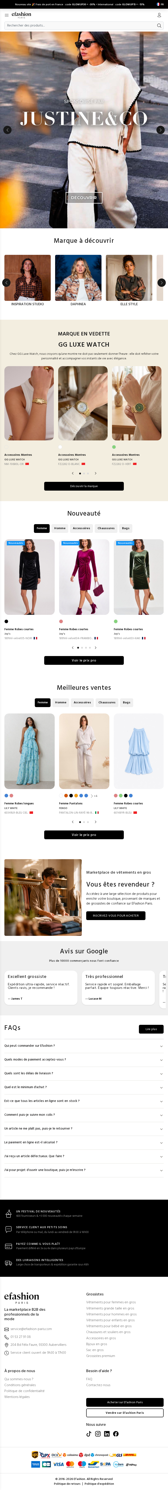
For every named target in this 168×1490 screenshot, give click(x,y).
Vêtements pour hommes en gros (111, 1315)
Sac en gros (94, 1350)
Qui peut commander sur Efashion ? (29, 1045)
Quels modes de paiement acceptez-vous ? (35, 1059)
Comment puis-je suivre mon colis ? (29, 1115)
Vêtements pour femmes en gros (111, 1302)
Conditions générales (20, 1385)
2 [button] (84, 473)
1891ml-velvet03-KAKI (127, 638)
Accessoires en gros (101, 1338)
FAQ (89, 1379)
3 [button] (88, 473)
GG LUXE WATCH (14, 460)
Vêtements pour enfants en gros (110, 1320)
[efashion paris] (24, 15)
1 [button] (80, 473)
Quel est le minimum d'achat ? (25, 1087)
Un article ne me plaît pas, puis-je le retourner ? (38, 1128)
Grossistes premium (100, 1356)
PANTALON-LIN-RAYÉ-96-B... (76, 813)
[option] (84, 130)
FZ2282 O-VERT (121, 464)
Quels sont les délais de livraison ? (28, 1073)
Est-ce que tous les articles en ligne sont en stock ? (42, 1101)
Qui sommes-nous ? (18, 1379)
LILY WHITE (11, 808)
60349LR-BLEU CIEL (16, 813)
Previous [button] (7, 130)
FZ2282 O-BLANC (69, 464)
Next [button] (160, 130)
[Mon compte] (159, 15)
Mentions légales (17, 1397)
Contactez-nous (98, 1385)
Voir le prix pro (84, 660)
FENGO (63, 808)
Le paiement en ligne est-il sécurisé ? (31, 1142)
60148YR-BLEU (123, 813)
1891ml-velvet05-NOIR (18, 638)
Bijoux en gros (96, 1344)
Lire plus (151, 1029)
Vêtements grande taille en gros (110, 1309)
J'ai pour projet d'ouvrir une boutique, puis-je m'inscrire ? (45, 1170)
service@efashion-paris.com (31, 1329)
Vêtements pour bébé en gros (108, 1326)
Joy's (7, 634)
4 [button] (90, 648)
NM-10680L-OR (14, 464)
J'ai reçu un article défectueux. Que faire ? (34, 1156)
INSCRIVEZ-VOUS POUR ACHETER (116, 915)
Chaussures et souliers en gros (108, 1332)
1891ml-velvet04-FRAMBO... (76, 638)
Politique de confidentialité (24, 1391)
